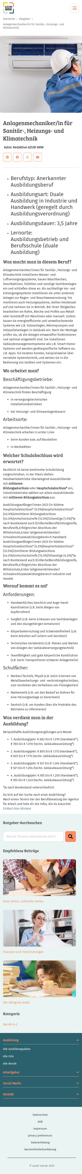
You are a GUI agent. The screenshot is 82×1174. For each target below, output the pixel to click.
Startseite (9, 19)
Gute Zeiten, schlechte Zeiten (23, 901)
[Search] (70, 836)
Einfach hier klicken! (17, 808)
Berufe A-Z (10, 1024)
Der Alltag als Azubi (16, 1002)
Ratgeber (24, 19)
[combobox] (33, 836)
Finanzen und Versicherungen (23, 952)
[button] (7, 157)
